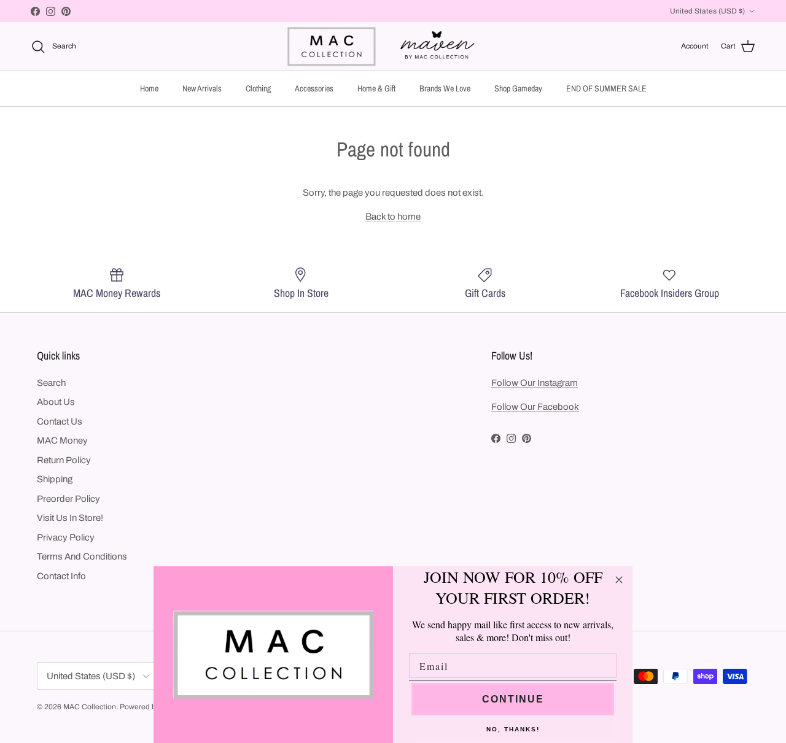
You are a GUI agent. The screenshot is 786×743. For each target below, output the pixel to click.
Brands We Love (444, 88)
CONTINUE (513, 699)
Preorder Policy (68, 499)
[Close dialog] (619, 579)
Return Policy (64, 460)
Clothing (258, 88)
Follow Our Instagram (534, 383)
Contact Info (61, 576)
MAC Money (62, 440)
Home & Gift (376, 88)
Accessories (314, 88)
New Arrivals (202, 88)
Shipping (54, 479)
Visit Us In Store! (70, 518)
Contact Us (59, 421)
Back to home (393, 216)
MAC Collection (89, 707)
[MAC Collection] (393, 46)
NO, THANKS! (513, 729)
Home (149, 88)
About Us (56, 402)
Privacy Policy (66, 537)
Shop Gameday (518, 88)
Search (51, 383)
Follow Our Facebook (535, 407)
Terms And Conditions (82, 556)
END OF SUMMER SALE (606, 88)
